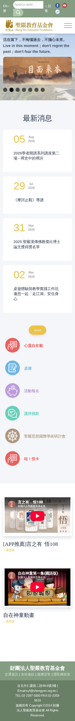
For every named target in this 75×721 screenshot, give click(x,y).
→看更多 (9, 550)
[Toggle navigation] (68, 25)
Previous (9, 70)
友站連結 (27, 674)
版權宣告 (44, 674)
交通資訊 (11, 674)
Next (65, 70)
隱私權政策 (62, 674)
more (37, 330)
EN (5, 6)
